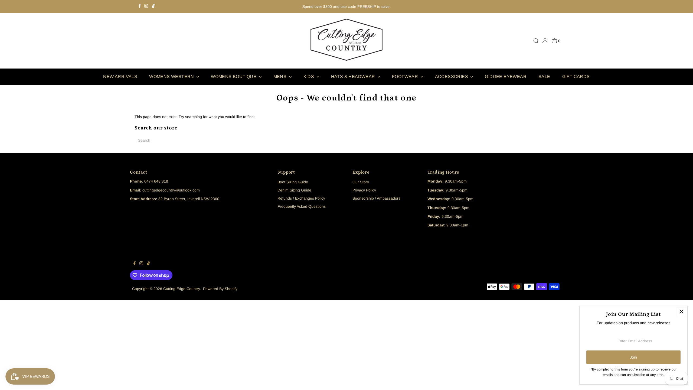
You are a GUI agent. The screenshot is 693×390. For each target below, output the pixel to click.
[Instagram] (146, 6)
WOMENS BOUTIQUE (234, 76)
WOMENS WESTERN (172, 76)
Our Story (360, 182)
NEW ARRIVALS (120, 76)
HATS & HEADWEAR (353, 76)
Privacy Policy (364, 190)
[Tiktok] (153, 6)
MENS (280, 76)
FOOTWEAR (405, 76)
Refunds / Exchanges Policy (301, 198)
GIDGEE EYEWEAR (506, 76)
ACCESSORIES (452, 76)
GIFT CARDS (576, 76)
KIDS (309, 76)
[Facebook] (139, 6)
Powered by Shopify (220, 289)
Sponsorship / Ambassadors (376, 198)
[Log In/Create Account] (544, 40)
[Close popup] (681, 312)
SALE (544, 76)
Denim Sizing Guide (294, 190)
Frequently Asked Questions (301, 206)
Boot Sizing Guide (292, 182)
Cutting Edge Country (181, 289)
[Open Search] (536, 40)
